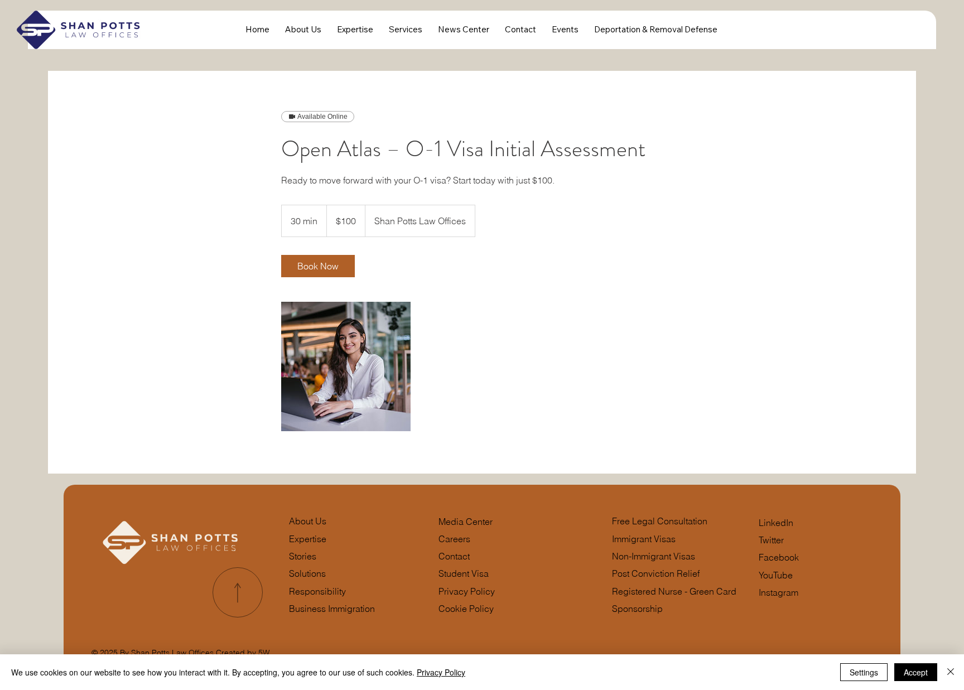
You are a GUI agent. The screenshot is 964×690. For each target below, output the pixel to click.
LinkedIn (776, 523)
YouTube (776, 575)
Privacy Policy (466, 591)
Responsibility (317, 591)
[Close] (950, 672)
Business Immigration (332, 609)
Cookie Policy (466, 609)
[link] (318, 266)
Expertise (307, 539)
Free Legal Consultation (659, 521)
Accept (916, 672)
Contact (454, 556)
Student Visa (463, 573)
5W (263, 652)
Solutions (307, 573)
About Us (307, 521)
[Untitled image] (346, 366)
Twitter (771, 540)
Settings (864, 672)
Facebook (779, 557)
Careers (454, 539)
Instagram (778, 592)
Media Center (465, 522)
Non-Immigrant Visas (653, 556)
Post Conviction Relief (656, 573)
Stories (302, 556)
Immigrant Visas (644, 539)
